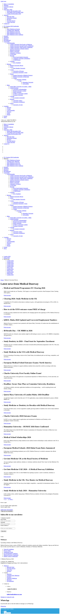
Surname (3, 522)
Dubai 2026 (7, 258)
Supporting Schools (12, 18)
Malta (8, 85)
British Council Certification (11, 556)
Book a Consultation (9, 4)
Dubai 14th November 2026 (14, 11)
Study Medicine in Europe (13, 29)
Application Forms (8, 552)
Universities (7, 41)
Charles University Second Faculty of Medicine (21, 46)
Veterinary (6, 37)
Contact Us (6, 23)
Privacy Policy (7, 550)
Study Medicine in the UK (13, 32)
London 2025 (10, 274)
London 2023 (10, 269)
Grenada (12, 96)
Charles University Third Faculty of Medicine (21, 47)
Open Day (9, 570)
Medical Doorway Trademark (11, 555)
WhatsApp (3, 606)
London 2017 (10, 262)
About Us (6, 565)
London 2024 (10, 272)
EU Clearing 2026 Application (11, 26)
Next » (11, 499)
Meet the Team (10, 16)
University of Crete (18, 104)
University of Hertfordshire (19, 89)
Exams (5, 116)
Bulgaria (9, 64)
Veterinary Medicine (12, 578)
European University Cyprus (20, 72)
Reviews (9, 19)
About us (6, 15)
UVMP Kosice (16, 60)
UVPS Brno (13, 54)
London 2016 (10, 260)
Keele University (17, 92)
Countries (6, 106)
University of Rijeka (21, 79)
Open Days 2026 (8, 9)
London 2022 (10, 266)
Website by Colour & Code (7, 597)
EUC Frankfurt (17, 62)
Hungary (12, 99)
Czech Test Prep (11, 22)
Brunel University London (19, 90)
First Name (3, 519)
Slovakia (12, 55)
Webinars (6, 5)
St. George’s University (19, 97)
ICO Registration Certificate (11, 553)
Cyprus (12, 69)
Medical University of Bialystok (21, 76)
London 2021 (10, 265)
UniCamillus (25, 83)
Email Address (5, 525)
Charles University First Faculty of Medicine (21, 44)
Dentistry (6, 36)
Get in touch (10, 509)
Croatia (15, 78)
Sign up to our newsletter (6, 511)
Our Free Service (11, 20)
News (5, 117)
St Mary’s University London (20, 93)
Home (2, 280)
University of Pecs (17, 100)
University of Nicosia (18, 71)
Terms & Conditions (9, 549)
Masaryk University (15, 50)
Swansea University (18, 95)
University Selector (8, 6)
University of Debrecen (19, 102)
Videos (5, 8)
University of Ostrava (15, 53)
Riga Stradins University (19, 68)
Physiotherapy (7, 40)
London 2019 (10, 263)
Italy (20, 81)
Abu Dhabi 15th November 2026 (15, 12)
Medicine (9, 574)
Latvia (11, 67)
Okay (5, 611)
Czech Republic (11, 43)
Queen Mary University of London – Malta (20, 86)
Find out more (7, 295)
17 (8, 499)
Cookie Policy (7, 613)
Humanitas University (27, 82)
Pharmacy (6, 39)
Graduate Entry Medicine (13, 30)
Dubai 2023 (10, 267)
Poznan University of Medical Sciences (22, 75)
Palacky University (14, 51)
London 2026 (7, 256)
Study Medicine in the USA (14, 33)
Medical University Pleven (16, 65)
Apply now (3, 1)
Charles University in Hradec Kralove (19, 48)
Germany (12, 61)
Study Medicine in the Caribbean (15, 34)
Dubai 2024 (10, 270)
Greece (12, 103)
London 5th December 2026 (14, 13)
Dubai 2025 (10, 273)
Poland (11, 74)
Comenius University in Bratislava (21, 58)
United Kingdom (14, 88)
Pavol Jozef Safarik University (20, 57)
